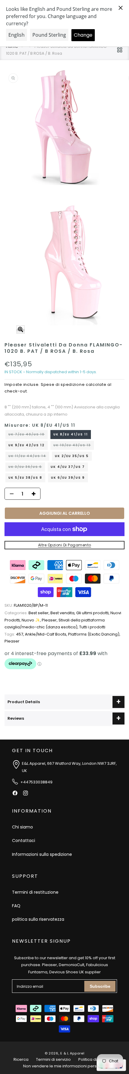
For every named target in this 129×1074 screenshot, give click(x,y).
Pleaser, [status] (50, 620)
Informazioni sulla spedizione (42, 854)
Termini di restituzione (35, 892)
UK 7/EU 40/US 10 (28, 435)
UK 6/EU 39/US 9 (68, 477)
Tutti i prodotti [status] (92, 627)
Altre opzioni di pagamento (64, 545)
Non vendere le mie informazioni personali (64, 1066)
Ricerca (21, 1059)
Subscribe (100, 986)
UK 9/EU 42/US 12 (26, 445)
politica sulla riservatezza (38, 919)
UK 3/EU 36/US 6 (26, 467)
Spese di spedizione (63, 384)
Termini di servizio (53, 1059)
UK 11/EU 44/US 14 (28, 457)
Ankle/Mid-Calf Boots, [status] (46, 634)
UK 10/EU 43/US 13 (73, 446)
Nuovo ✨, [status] (32, 620)
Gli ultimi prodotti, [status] (93, 613)
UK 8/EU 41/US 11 (70, 434)
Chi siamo (22, 827)
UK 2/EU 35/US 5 (72, 456)
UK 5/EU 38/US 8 (25, 477)
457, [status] (14, 634)
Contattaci (23, 841)
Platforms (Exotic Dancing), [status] (94, 634)
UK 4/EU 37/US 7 (68, 467)
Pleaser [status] (12, 641)
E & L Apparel (72, 1053)
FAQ (16, 906)
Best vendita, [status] (63, 613)
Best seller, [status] (27, 613)
